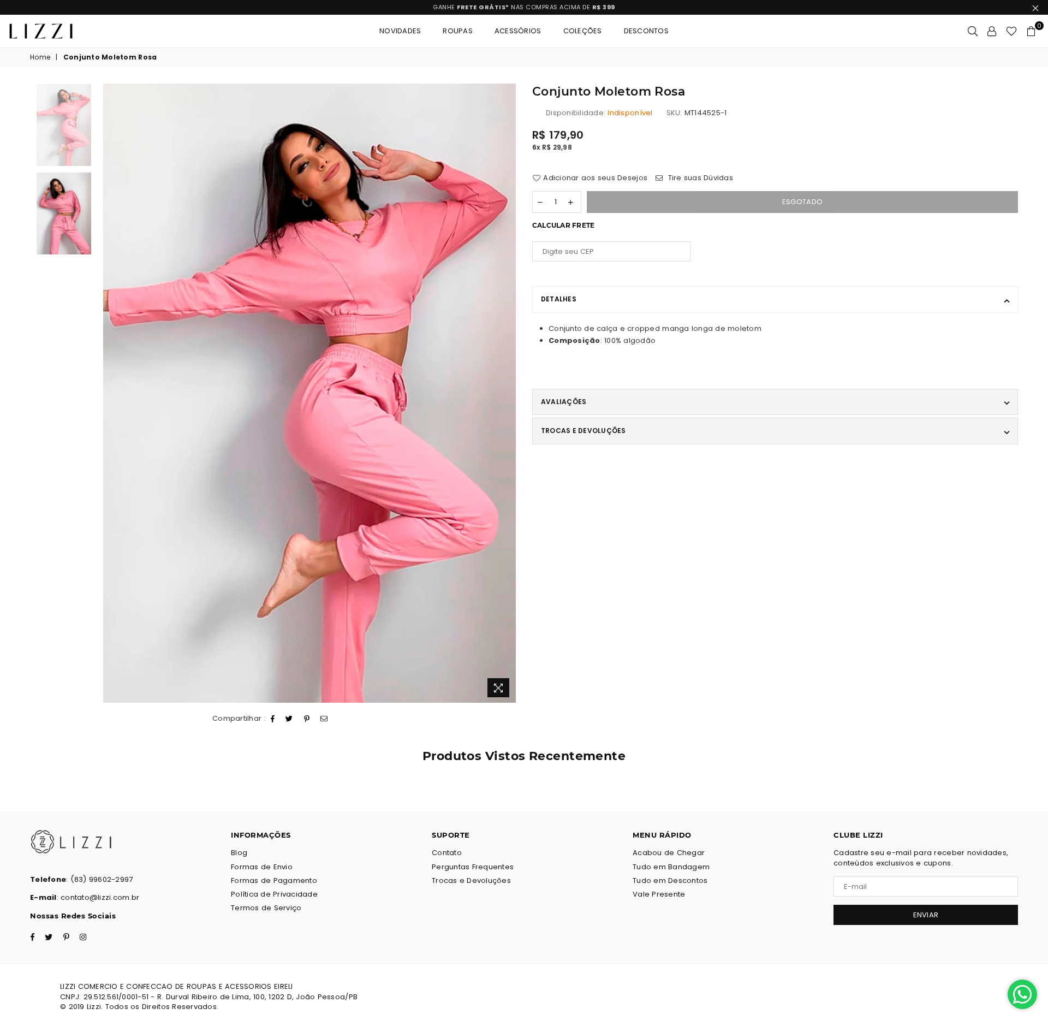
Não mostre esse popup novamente (529, 590)
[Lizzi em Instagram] (551, 569)
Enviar (524, 545)
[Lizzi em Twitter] (514, 569)
